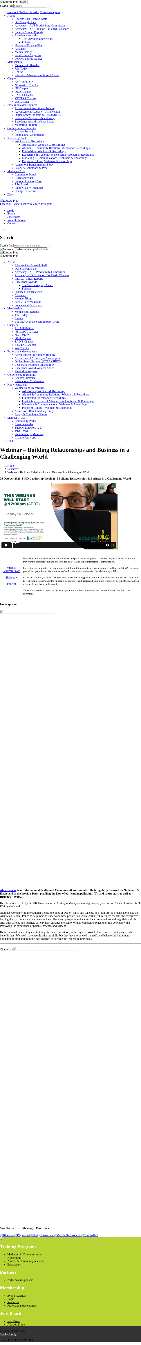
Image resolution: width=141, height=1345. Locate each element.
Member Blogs (23, 52)
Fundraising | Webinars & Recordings (44, 151)
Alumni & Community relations (25, 1261)
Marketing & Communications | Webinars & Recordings (54, 157)
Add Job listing (16, 1324)
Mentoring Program (26, 124)
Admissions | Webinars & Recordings (43, 144)
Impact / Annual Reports (29, 32)
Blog (10, 194)
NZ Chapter (22, 88)
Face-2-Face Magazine (28, 55)
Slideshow (12, 577)
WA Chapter (22, 101)
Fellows (26, 42)
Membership (14, 61)
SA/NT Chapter (24, 95)
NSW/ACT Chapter (26, 85)
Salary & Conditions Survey (31, 167)
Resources (13, 469)
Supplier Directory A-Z (28, 181)
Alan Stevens (8, 890)
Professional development (22, 105)
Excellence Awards (26, 35)
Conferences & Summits (21, 128)
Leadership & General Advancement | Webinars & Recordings (58, 154)
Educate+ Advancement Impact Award (37, 75)
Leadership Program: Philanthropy (35, 118)
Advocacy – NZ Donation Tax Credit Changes (42, 28)
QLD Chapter (23, 91)
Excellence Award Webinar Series (34, 121)
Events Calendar (16, 1295)
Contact (11, 223)
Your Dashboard (16, 220)
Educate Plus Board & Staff (31, 18)
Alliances (20, 48)
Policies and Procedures (28, 58)
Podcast (11, 583)
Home (11, 465)
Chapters (12, 78)
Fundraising (14, 1264)
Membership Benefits (27, 65)
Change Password (25, 191)
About (11, 15)
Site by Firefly (8, 1334)
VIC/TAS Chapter (25, 98)
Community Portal (25, 174)
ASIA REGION (24, 81)
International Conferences (29, 134)
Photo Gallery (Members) (29, 187)
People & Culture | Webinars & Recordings (47, 161)
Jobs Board (21, 184)
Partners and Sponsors (20, 1280)
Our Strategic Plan (25, 22)
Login (10, 210)
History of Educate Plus (28, 45)
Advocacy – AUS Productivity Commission (40, 25)
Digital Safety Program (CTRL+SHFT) (38, 114)
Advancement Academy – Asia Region (37, 111)
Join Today (21, 68)
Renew (19, 71)
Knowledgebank (17, 138)
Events (11, 213)
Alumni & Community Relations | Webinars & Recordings (56, 148)
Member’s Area (16, 171)
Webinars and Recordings (29, 141)
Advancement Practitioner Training (35, 108)
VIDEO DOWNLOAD (11, 569)
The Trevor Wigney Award (37, 38)
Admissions (14, 1257)
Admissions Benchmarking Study (34, 164)
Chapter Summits (25, 131)
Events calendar (24, 177)
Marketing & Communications (25, 1254)
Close (23, 2)
